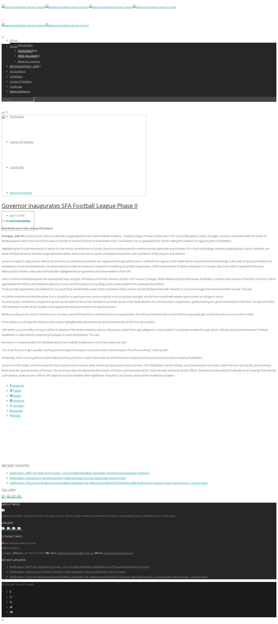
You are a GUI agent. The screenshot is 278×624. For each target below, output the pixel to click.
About (14, 40)
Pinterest (18, 400)
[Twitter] (11, 607)
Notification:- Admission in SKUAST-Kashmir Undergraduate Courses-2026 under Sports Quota (67, 478)
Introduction (25, 45)
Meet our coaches (29, 61)
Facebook (17, 385)
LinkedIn (17, 411)
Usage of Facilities (21, 81)
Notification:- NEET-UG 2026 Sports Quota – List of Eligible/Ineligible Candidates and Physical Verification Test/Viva (79, 473)
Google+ (18, 406)
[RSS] (11, 602)
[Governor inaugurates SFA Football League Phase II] (74, 195)
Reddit (16, 396)
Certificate (16, 86)
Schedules (16, 76)
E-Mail (16, 415)
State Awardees (28, 56)
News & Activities (20, 91)
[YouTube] (11, 612)
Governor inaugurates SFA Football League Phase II (70, 205)
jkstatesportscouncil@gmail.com (76, 553)
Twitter (16, 390)
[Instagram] (11, 597)
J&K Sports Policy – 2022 (24, 66)
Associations (17, 71)
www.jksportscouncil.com (118, 553)
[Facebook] (10, 592)
